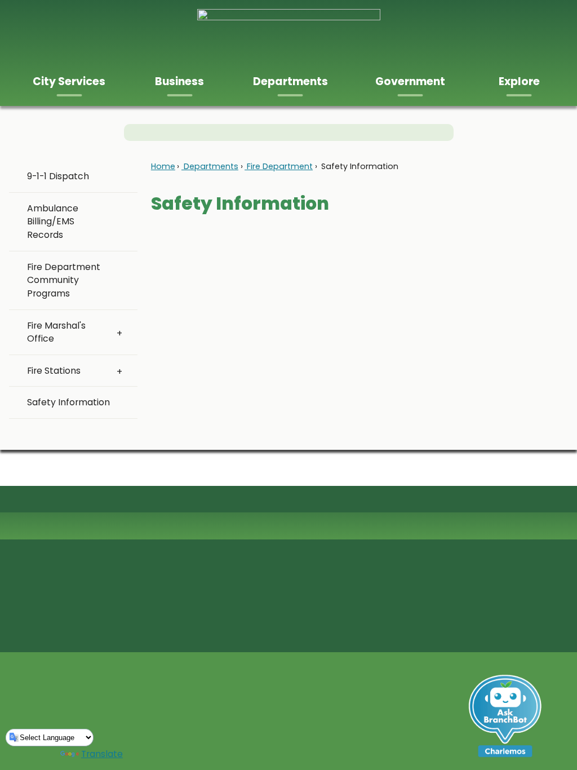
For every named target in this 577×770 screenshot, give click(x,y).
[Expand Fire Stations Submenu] (119, 371)
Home (163, 166)
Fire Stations (54, 370)
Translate (102, 753)
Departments (209, 166)
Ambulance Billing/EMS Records (52, 222)
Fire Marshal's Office (56, 332)
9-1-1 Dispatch (58, 176)
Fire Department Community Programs (63, 280)
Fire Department (279, 166)
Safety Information (68, 402)
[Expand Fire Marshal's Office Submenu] (119, 332)
